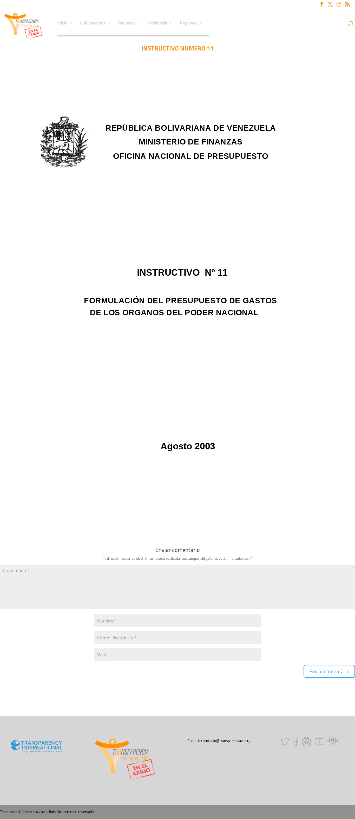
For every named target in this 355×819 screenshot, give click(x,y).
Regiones (189, 23)
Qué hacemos (93, 23)
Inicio (62, 23)
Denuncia (127, 23)
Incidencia (157, 23)
